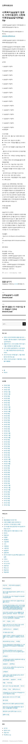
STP (13, 621)
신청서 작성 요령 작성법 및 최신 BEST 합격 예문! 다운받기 (13, 675)
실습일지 (6, 550)
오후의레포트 (7, 5)
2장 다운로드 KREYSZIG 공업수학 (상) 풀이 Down (13, 601)
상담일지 (5, 664)
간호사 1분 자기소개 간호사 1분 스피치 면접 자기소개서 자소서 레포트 (13, 625)
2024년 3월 (7, 426)
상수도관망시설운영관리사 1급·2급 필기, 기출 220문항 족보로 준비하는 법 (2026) (14, 350)
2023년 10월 (7, 437)
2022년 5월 (7, 474)
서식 (5, 544)
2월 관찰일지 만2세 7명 (10, 520)
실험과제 (6, 552)
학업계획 (6, 572)
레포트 (5, 372)
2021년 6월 (7, 498)
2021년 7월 (7, 496)
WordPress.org (7, 735)
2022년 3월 (7, 479)
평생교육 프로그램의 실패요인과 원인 (13, 703)
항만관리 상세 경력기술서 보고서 (12, 711)
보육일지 (5, 656)
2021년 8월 (7, 494)
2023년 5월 (7, 448)
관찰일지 (15, 629)
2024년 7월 (7, 418)
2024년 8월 (7, 415)
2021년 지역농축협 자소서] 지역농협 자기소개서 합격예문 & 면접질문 (14, 617)
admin (6, 272)
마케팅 (18, 641)
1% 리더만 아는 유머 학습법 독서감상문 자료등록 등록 (13, 597)
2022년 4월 (7, 476)
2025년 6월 (7, 398)
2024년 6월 (7, 420)
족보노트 (6, 568)
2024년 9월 (7, 413)
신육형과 (5, 671)
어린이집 (9, 682)
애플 (4, 682)
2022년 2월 (7, 481)
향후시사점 (6, 714)
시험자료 (6, 548)
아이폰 (19, 679)
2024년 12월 (7, 407)
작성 (9, 689)
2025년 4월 (7, 402)
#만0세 (5, 585)
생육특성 (12, 664)
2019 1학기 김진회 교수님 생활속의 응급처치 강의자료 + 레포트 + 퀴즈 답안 (13, 613)
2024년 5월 (7, 422)
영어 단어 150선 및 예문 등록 (11, 686)
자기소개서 (7, 563)
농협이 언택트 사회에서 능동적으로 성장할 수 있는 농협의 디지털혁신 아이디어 (13, 637)
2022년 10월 (7, 463)
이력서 (5, 559)
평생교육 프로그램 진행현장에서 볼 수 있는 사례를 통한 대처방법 (13, 707)
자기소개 (6, 561)
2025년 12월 (7, 392)
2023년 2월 (7, 455)
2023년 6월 (7, 446)
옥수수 (22, 686)
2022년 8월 (7, 468)
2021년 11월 (7, 487)
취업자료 (6, 570)
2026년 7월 (7, 387)
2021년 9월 (7, 492)
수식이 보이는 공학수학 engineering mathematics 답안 (13, 667)
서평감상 (6, 546)
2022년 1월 (7, 483)
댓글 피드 (6, 732)
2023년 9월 (7, 439)
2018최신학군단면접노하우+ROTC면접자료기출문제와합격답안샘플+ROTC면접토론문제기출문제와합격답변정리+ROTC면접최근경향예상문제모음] (14, 607)
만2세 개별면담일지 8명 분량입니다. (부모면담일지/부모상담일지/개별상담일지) (14, 646)
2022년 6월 (7, 472)
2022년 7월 (7, 470)
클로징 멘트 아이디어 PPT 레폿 (11, 697)
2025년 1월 (7, 405)
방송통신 (6, 539)
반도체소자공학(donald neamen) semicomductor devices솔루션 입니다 (13, 652)
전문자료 (6, 565)
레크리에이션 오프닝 (8, 641)
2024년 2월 (7, 429)
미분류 (19, 272)
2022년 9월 (7, 466)
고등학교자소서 (7, 629)
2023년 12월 (7, 433)
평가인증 (5, 700)
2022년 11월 (7, 461)
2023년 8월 (7, 442)
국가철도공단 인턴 (8, 632)
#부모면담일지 (7, 588)
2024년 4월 (7, 424)
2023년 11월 (7, 435)
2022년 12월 (7, 459)
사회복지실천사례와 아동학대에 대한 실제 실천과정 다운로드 (14, 660)
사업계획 (6, 541)
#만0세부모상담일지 (14, 585)
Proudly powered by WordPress (16, 741)
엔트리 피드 (7, 730)
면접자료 (6, 535)
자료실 (5, 689)
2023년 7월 (7, 444)
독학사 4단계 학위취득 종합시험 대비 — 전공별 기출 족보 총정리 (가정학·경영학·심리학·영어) (15, 339)
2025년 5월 (7, 400)
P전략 (8, 621)
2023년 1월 (7, 457)
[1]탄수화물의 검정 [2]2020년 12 (12, 522)
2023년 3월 (7, 452)
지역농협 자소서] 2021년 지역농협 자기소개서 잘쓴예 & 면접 (14, 693)
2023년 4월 (7, 450)
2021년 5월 (7, 500)
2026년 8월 (7, 385)
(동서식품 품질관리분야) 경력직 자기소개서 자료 (13, 592)
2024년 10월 (7, 411)
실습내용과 (6, 679)
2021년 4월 (7, 503)
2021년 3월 (7, 505)
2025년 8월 (7, 396)
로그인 (16, 284)
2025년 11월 (7, 394)
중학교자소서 (16, 689)
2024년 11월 (7, 409)
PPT (4, 621)
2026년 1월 (7, 389)
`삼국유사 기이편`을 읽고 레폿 (12, 524)
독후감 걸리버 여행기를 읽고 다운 (13, 531)
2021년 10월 (7, 489)
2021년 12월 (7, 485)
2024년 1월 (7, 431)
